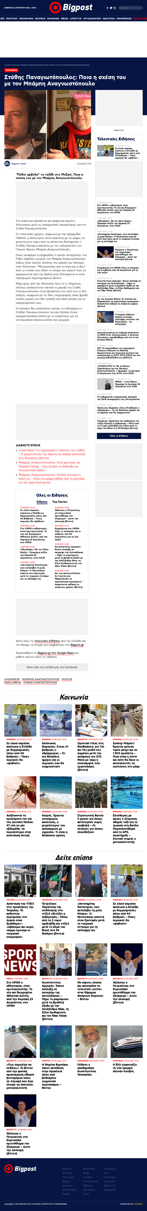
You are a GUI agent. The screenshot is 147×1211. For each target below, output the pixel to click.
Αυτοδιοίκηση (90, 1181)
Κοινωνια (53, 18)
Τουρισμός (109, 1181)
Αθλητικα (109, 18)
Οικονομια (26, 18)
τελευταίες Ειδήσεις (47, 641)
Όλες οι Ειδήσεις (119, 435)
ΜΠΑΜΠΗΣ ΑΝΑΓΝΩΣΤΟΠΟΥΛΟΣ (40, 679)
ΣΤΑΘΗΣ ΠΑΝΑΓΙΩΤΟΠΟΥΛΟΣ (40, 682)
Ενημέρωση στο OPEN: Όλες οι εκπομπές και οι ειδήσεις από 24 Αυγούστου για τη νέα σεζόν (68, 534)
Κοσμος (40, 18)
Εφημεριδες (124, 18)
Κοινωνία (67, 1185)
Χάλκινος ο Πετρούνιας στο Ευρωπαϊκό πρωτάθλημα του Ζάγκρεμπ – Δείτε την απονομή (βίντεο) (67, 516)
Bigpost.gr (77, 645)
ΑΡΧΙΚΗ (7, 65)
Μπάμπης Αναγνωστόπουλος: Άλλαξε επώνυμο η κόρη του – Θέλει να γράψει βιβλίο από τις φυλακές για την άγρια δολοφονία (52, 478)
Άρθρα (66, 1194)
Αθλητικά (88, 1185)
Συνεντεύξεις (69, 1189)
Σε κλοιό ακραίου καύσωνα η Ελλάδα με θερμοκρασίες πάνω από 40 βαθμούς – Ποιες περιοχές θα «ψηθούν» (33, 516)
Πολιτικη (11, 18)
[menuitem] (11, 18)
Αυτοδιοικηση (92, 18)
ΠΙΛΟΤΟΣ (67, 679)
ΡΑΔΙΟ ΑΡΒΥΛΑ (12, 682)
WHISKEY (138, 1204)
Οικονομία (68, 1177)
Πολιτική (67, 1173)
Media (64, 18)
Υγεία (86, 1194)
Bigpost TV (110, 1185)
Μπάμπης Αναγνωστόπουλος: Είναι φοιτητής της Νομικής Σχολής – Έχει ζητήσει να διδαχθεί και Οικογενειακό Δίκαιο (49, 466)
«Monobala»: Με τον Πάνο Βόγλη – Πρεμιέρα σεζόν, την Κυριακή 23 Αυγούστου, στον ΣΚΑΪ (34, 553)
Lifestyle (76, 18)
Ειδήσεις (42, 502)
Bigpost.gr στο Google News (56, 653)
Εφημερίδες (110, 1189)
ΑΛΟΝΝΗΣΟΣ (12, 679)
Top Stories (59, 502)
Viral (106, 1173)
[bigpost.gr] (71, 13)
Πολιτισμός (110, 1177)
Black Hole (89, 1168)
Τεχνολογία (110, 1168)
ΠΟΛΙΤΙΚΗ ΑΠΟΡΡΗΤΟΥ (42, 1204)
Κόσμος (66, 1181)
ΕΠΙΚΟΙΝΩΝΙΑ (61, 1204)
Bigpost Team (18, 163)
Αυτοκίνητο (89, 1189)
